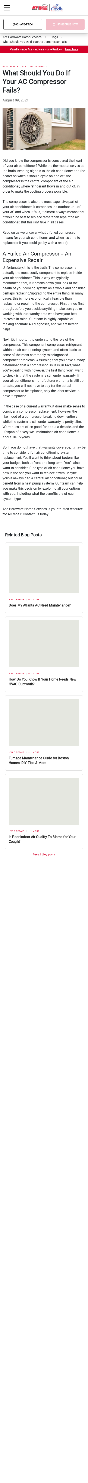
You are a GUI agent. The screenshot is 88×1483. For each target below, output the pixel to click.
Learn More (71, 49)
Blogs (54, 37)
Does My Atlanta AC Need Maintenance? (40, 605)
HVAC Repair (10, 66)
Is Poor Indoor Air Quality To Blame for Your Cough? (42, 839)
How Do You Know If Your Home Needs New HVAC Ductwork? (42, 681)
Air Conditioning (33, 66)
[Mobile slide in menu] (6, 8)
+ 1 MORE (34, 599)
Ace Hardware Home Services (22, 37)
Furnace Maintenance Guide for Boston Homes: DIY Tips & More (39, 760)
